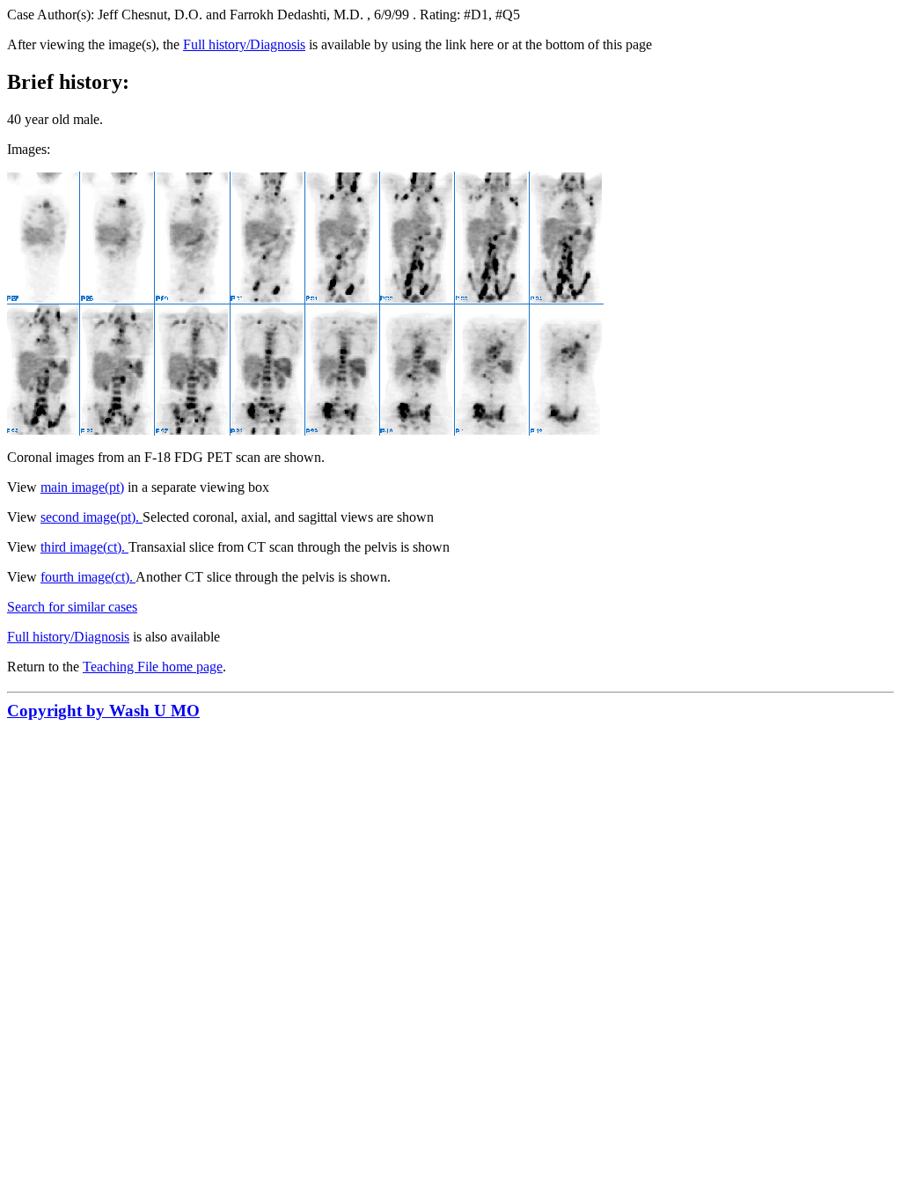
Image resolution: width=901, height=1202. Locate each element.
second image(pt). (91, 516)
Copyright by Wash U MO (103, 710)
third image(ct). (84, 546)
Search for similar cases (72, 606)
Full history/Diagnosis (244, 44)
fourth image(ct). (88, 576)
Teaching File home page (153, 666)
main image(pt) (82, 487)
